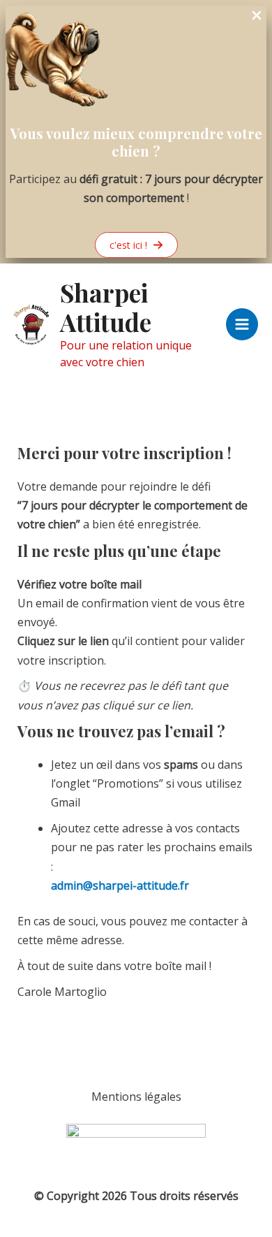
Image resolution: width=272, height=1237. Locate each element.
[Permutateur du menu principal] (242, 324)
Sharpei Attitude (105, 307)
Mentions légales (136, 1096)
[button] (136, 245)
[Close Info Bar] (256, 16)
